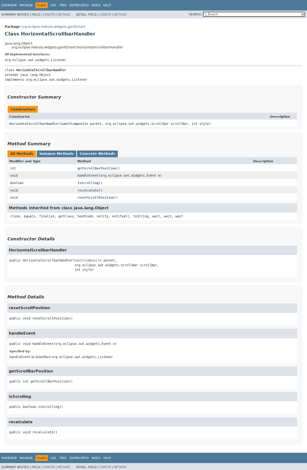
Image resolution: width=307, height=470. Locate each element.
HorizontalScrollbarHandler (34, 124)
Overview (9, 5)
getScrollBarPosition (96, 168)
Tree (63, 5)
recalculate (88, 190)
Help (107, 5)
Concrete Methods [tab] (97, 154)
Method (64, 14)
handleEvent (88, 175)
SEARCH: (195, 14)
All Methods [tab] (21, 154)
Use (53, 5)
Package (26, 5)
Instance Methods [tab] (56, 154)
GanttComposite (74, 124)
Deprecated (79, 5)
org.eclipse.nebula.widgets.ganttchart (53, 27)
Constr (49, 14)
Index (95, 5)
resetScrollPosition (95, 197)
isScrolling (88, 183)
